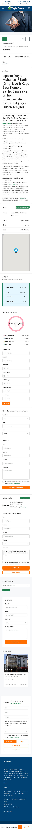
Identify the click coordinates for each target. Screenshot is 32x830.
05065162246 (8, 1)
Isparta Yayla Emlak (11, 684)
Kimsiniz (4, 540)
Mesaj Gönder (16, 572)
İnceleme (7, 619)
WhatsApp (23, 507)
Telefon (4, 452)
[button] (16, 250)
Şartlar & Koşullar (15, 483)
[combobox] (16, 418)
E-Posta (4, 459)
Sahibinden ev (6, 123)
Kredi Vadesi (6, 372)
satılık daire (12, 184)
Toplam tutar (6, 349)
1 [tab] (17, 816)
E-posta (7, 604)
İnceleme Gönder (16, 642)
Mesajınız (5, 467)
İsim (3, 444)
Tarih (3, 422)
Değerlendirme (9, 626)
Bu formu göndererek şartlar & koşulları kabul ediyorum (17, 482)
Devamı (6, 783)
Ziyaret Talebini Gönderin (16, 487)
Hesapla (6, 403)
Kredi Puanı (5, 395)
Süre (3, 430)
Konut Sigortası (6, 387)
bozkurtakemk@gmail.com (8, 3)
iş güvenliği (23, 198)
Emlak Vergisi (6, 380)
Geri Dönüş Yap (16, 568)
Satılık (4, 43)
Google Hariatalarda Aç (23, 207)
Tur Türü (4, 415)
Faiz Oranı (5, 364)
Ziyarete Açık (10, 43)
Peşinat (4, 357)
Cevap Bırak (6, 590)
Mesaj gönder (10, 741)
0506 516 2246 (16, 504)
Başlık (6, 611)
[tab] (4, 39)
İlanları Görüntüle (25, 498)
